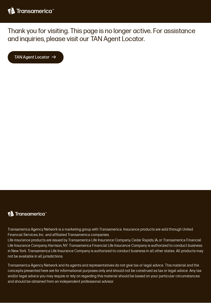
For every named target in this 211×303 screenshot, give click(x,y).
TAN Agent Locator (31, 57)
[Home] (31, 11)
